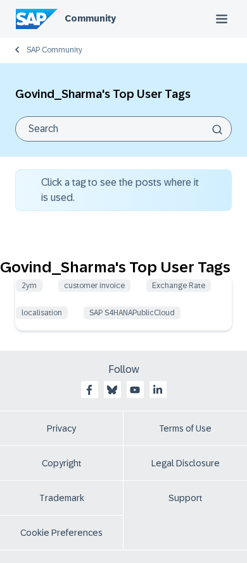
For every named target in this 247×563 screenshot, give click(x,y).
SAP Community (54, 49)
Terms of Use (185, 428)
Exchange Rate (178, 285)
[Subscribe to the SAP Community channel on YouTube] (135, 390)
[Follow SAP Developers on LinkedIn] (158, 390)
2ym (29, 285)
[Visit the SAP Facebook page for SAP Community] (89, 390)
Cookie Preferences (61, 533)
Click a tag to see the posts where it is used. (120, 190)
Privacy (61, 428)
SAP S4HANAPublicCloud (132, 312)
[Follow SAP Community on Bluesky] (112, 390)
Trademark (61, 498)
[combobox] (123, 129)
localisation (42, 312)
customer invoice (94, 285)
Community (90, 18)
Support (185, 498)
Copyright (62, 463)
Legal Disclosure (185, 463)
